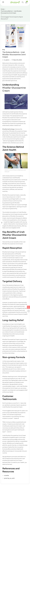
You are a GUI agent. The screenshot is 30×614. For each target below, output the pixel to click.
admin (7, 60)
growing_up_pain (9, 478)
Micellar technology (8, 129)
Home (2, 9)
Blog (3, 49)
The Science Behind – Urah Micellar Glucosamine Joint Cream (11, 12)
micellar (6, 475)
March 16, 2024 (17, 60)
